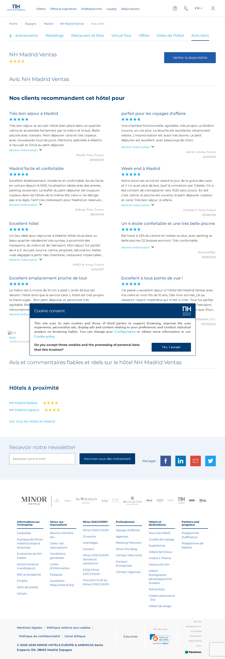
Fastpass (56, 574)
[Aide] (175, 8)
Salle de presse (27, 587)
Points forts (157, 589)
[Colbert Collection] (170, 501)
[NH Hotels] (181, 501)
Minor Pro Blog (126, 549)
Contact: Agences (128, 572)
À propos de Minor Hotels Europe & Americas (30, 543)
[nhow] (149, 501)
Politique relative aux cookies (69, 627)
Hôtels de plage (160, 606)
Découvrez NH (159, 564)
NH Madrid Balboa (23, 403)
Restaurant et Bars (87, 35)
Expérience (157, 545)
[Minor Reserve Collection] (115, 501)
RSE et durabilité (29, 574)
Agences (122, 536)
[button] (160, 639)
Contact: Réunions (129, 555)
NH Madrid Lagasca (24, 410)
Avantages (90, 542)
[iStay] (203, 501)
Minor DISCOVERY (96, 530)
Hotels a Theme (160, 558)
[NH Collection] (132, 501)
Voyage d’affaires (128, 530)
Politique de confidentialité (39, 636)
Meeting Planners (128, 542)
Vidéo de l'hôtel (170, 35)
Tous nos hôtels (159, 533)
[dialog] (113, 329)
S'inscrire (89, 536)
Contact (88, 549)
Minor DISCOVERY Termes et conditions (96, 559)
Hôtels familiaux (160, 552)
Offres (144, 35)
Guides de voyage (161, 539)
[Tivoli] (105, 501)
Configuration (125, 331)
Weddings (54, 35)
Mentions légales (29, 627)
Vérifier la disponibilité (190, 58)
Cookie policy (44, 336)
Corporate (24, 533)
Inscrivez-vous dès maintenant (107, 459)
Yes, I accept (171, 347)
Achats (22, 593)
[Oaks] (192, 501)
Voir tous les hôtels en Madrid (32, 421)
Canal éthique (75, 636)
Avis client (200, 35)
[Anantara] (57, 501)
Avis (12, 338)
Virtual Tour (121, 35)
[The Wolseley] (86, 501)
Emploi (22, 580)
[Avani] (160, 501)
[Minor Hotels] (34, 501)
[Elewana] (68, 501)
